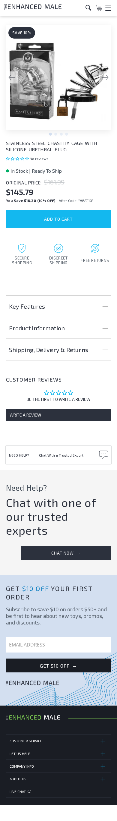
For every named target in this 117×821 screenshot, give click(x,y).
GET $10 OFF (58, 665)
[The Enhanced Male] (42, 7)
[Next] (105, 77)
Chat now (66, 552)
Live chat (18, 791)
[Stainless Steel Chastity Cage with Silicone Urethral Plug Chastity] (58, 80)
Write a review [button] (25, 414)
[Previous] (12, 77)
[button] (18, 158)
